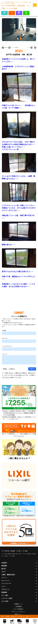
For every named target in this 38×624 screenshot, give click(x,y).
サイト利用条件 (18, 609)
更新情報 (4, 592)
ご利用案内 (18, 606)
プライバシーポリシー (18, 611)
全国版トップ (18, 604)
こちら (8, 419)
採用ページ (28, 616)
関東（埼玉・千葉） (15, 2)
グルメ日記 (4, 601)
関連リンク (18, 614)
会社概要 (7, 616)
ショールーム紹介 (6, 598)
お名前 (4, 330)
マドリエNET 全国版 (5, 2)
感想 (5, 369)
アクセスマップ (21, 616)
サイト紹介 (4, 595)
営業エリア (13, 616)
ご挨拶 (2, 616)
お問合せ (12, 369)
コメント (4, 354)
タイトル (4, 338)
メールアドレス (7, 346)
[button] (18, 38)
